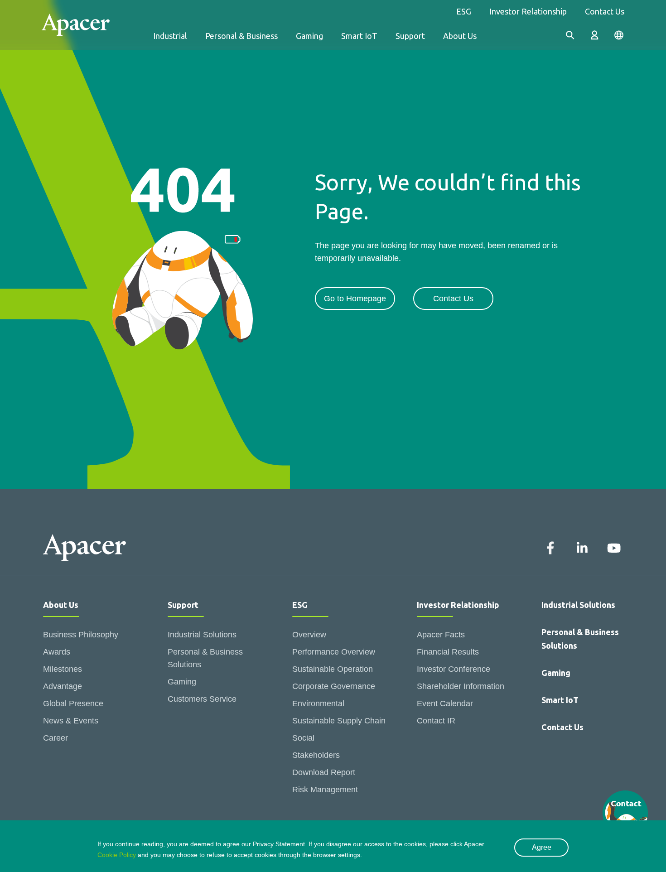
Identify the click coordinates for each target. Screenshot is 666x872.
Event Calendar (445, 703)
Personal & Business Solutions (205, 658)
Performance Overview (333, 651)
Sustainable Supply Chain (339, 720)
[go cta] (625, 813)
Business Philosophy (80, 634)
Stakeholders (316, 755)
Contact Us (604, 11)
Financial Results (448, 651)
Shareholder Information (460, 686)
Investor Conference (453, 669)
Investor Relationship (528, 11)
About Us (460, 35)
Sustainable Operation (332, 669)
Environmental (318, 703)
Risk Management (325, 789)
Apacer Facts (441, 634)
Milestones (62, 669)
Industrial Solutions (202, 634)
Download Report (323, 772)
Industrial (170, 35)
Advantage (62, 686)
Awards (56, 651)
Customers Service (202, 698)
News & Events (70, 720)
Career (55, 737)
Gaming (309, 35)
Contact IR (436, 720)
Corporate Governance (333, 686)
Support (410, 35)
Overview (309, 634)
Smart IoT (359, 35)
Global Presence (73, 703)
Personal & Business (241, 35)
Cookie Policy (116, 854)
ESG (463, 11)
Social (303, 737)
